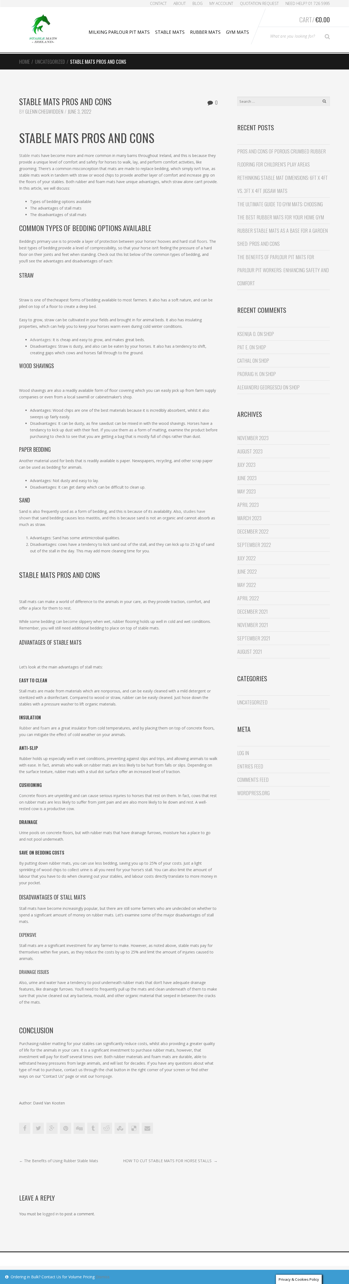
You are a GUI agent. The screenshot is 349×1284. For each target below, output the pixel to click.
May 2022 (246, 584)
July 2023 (246, 464)
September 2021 (253, 638)
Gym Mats (237, 32)
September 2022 (254, 544)
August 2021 (249, 651)
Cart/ (314, 19)
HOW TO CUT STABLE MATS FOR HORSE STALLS (170, 1160)
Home (24, 61)
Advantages (40, 339)
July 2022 (246, 558)
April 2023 (248, 504)
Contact (158, 3)
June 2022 (247, 571)
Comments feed (253, 779)
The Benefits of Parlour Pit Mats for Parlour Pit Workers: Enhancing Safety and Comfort (283, 270)
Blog (197, 3)
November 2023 (253, 437)
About (179, 3)
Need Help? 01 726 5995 (307, 3)
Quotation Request (259, 3)
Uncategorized (50, 61)
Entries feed (250, 766)
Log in (243, 752)
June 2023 (247, 478)
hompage (103, 1076)
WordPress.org (253, 793)
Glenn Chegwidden (44, 111)
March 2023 (249, 518)
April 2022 (248, 598)
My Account (221, 3)
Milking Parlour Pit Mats (119, 32)
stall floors (198, 241)
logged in (51, 1213)
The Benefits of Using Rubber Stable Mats (58, 1160)
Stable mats (29, 155)
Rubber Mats (205, 32)
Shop (269, 333)
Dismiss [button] (103, 1276)
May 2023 (246, 491)
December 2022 (253, 531)
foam (45, 728)
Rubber (25, 728)
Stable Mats (170, 32)
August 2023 (250, 451)
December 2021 (252, 611)
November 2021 (252, 624)
